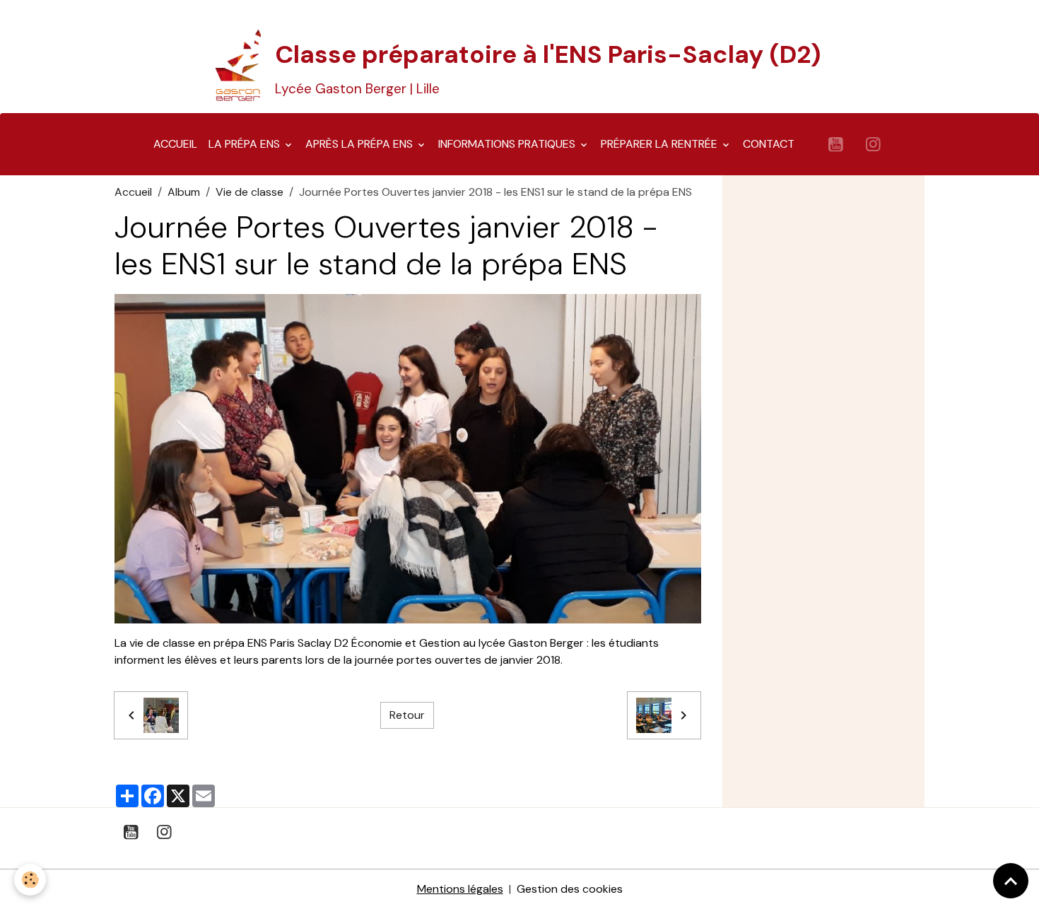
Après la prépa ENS (360, 143)
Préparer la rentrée (660, 143)
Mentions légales (460, 888)
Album (184, 191)
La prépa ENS (246, 143)
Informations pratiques (508, 143)
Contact (768, 143)
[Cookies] (30, 880)
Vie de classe (249, 191)
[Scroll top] (1010, 880)
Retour (407, 715)
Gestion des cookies (570, 888)
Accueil (175, 143)
